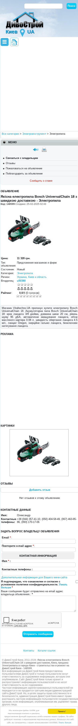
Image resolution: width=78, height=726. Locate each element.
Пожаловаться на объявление (24, 168)
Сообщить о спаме (41, 180)
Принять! (62, 711)
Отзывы (10, 163)
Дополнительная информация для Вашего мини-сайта (34, 577)
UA (30, 31)
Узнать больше (65, 722)
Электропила (25, 273)
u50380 (21, 280)
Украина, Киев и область (32, 276)
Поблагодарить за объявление (24, 173)
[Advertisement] (39, 88)
